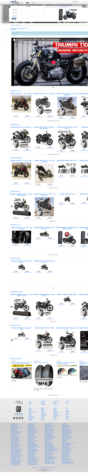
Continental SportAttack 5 (15, 433)
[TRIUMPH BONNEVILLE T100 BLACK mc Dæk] (67, 340)
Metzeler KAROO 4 (14, 446)
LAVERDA (55, 414)
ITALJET (42, 413)
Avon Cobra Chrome (32, 423)
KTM (67, 413)
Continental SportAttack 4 (67, 432)
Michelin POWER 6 (65, 452)
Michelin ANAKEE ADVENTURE (51, 450)
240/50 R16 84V (27, 245)
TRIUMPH (18, 25)
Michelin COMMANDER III (16, 452)
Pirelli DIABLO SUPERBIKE (50, 462)
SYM (67, 417)
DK (22, 2)
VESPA (54, 419)
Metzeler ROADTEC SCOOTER (51, 449)
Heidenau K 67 (13, 441)
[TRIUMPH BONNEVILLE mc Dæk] (21, 334)
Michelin (55, 403)
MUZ (67, 415)
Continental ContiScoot (49, 431)
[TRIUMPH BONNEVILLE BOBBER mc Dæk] (44, 234)
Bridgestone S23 (31, 428)
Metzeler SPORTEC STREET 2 (17, 450)
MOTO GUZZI (43, 415)
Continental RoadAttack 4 (50, 432)
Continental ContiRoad (32, 431)
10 (58, 154)
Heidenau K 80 (30, 441)
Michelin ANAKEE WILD (32, 451)
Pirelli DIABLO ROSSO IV (32, 462)
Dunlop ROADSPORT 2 (15, 437)
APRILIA (30, 408)
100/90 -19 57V (84, 203)
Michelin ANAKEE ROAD (66, 450)
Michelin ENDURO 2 (31, 452)
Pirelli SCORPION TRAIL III (33, 464)
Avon (30, 401)
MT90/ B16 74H (84, 246)
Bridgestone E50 (48, 427)
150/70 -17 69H (28, 218)
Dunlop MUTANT (14, 435)
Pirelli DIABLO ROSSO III (15, 462)
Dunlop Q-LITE (31, 435)
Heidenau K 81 (65, 441)
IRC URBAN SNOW (14, 443)
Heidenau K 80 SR (48, 441)
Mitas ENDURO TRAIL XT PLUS (51, 457)
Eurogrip (42, 402)
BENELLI (42, 408)
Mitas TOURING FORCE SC (16, 461)
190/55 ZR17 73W (50, 148)
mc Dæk (12, 25)
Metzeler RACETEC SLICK (67, 447)
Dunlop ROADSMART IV (66, 435)
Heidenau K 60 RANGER (15, 440)
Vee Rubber (43, 404)
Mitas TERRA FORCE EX (15, 459)
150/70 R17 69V (27, 117)
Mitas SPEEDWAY (31, 458)
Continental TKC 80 (48, 433)
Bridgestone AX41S (31, 426)
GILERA (67, 410)
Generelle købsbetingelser (51, 467)
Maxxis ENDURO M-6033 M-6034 (68, 443)
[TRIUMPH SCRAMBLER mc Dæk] (67, 299)
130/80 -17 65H (73, 304)
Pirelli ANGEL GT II (65, 461)
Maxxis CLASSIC (31, 443)
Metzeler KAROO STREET (50, 446)
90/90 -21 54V (39, 185)
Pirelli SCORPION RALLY (49, 463)
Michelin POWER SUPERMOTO (17, 455)
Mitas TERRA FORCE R (49, 459)
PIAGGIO (67, 416)
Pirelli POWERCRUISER (15, 463)
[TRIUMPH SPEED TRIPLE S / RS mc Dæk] (44, 138)
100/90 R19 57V (16, 117)
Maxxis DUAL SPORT (49, 443)
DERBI (42, 410)
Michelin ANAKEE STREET (16, 451)
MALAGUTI (68, 414)
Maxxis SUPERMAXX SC (66, 444)
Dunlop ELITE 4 (31, 434)
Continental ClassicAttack (49, 429)
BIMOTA (55, 408)
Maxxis (30, 403)
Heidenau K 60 (65, 439)
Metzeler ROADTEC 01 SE (16, 449)
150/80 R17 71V (16, 272)
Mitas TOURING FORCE (66, 459)
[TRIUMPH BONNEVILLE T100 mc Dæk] (44, 339)
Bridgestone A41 (48, 425)
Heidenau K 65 (48, 440)
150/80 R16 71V (50, 239)
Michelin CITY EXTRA (49, 451)
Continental (68, 401)
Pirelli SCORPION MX (32, 463)
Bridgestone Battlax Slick (49, 426)
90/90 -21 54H (16, 218)
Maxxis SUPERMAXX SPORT (16, 445)
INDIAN (30, 413)
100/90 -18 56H (62, 352)
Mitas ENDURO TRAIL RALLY (33, 457)
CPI (66, 409)
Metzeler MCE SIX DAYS (15, 447)
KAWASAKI (55, 413)
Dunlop (30, 402)
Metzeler (42, 403)
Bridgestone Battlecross (66, 426)
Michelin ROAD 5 (48, 455)
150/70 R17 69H (73, 352)
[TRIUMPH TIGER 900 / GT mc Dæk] (21, 105)
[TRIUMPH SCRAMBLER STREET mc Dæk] (44, 307)
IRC (66, 402)
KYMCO (30, 414)
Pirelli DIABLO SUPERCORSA (67, 462)
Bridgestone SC (48, 428)
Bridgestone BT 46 (31, 427)
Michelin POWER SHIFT (49, 453)
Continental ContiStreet (66, 431)
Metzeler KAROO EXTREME (33, 446)
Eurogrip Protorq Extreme (67, 438)
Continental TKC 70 (31, 433)
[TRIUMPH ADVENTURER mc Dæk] (67, 168)
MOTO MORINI (56, 415)
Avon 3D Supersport (14, 423)
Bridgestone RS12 (65, 427)
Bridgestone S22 (14, 428)
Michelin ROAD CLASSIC (15, 456)
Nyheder (33, 2)
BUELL (30, 409)
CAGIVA (42, 409)
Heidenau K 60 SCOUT (32, 440)
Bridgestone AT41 (65, 425)
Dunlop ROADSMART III (49, 435)
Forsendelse (37, 467)
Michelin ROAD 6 (65, 455)
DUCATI (55, 410)
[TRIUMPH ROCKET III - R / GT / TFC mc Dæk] (21, 237)
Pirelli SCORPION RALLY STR (67, 463)
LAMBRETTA (43, 414)
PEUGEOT (55, 416)
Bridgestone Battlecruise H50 (16, 427)
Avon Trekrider (30, 425)
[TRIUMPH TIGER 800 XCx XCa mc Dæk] (67, 106)
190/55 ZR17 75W (27, 150)
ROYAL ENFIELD (32, 417)
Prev (13, 61)
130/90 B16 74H (62, 246)
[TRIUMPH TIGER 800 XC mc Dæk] (67, 199)
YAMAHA (30, 420)
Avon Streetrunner (14, 425)
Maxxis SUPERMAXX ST (32, 445)
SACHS (42, 417)
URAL (42, 419)
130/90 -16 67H (84, 117)
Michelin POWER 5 (48, 452)
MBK (30, 415)
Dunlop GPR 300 (65, 434)
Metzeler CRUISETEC (66, 445)
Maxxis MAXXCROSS (15, 444)
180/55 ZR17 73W (73, 151)
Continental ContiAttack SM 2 (67, 429)
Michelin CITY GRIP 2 (66, 451)
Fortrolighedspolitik (43, 467)
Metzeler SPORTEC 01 (66, 449)
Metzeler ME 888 (31, 447)
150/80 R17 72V (16, 245)
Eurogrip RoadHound (15, 439)
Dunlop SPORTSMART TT (67, 437)
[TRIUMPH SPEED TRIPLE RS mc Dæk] (67, 139)
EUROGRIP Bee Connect (49, 438)
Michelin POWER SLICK (66, 453)
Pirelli (30, 404)
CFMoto (55, 409)
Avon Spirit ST (64, 423)
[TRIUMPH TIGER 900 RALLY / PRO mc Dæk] (44, 173)
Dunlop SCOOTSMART (32, 437)
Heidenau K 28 (30, 439)
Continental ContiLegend (15, 431)
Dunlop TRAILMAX (14, 438)
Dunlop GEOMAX (48, 434)
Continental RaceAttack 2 (32, 432)
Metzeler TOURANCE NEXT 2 (33, 450)
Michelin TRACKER (48, 456)
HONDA (42, 411)
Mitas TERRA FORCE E (66, 458)
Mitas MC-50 (13, 458)
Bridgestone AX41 (14, 426)
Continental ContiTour (15, 432)
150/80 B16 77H (73, 246)
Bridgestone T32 (65, 428)
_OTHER (42, 420)
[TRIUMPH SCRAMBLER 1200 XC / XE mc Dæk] (21, 206)
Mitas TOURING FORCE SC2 (33, 461)
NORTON (43, 416)
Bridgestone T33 (14, 429)
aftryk (34, 467)
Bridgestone (43, 401)
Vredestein (55, 404)
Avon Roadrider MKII (49, 423)
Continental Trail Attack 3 (66, 433)
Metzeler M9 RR (65, 446)
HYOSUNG (68, 411)
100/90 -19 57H (62, 176)
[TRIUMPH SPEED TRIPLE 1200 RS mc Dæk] (21, 138)
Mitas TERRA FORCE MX (33, 459)
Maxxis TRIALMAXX (49, 445)
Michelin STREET (31, 456)
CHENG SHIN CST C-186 (33, 429)
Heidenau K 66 (65, 440)
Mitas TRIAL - (47, 461)
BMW (67, 408)
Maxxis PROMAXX (48, 444)
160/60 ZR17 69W (50, 117)
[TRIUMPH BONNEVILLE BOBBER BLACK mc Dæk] (67, 237)
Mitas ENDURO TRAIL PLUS (16, 457)
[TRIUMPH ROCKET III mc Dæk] (21, 267)
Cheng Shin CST (56, 401)
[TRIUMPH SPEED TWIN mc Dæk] (44, 105)
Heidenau (55, 402)
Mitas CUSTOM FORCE (66, 456)
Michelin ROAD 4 (31, 455)
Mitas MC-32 (64, 457)
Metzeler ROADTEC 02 (32, 449)
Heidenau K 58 (48, 439)
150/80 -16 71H (73, 176)
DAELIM (30, 410)
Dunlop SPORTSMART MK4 (50, 437)
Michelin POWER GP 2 (32, 453)
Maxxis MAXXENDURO (32, 444)
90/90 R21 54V (62, 118)
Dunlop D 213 (13, 434)
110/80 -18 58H (84, 176)
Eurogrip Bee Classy (32, 438)
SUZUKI (55, 417)
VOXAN (67, 419)
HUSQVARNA (56, 411)
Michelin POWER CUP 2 (15, 453)
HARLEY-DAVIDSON (32, 411)
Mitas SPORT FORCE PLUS (50, 458)
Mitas (67, 403)
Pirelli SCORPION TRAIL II (16, 464)
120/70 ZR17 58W (39, 117)
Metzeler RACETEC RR (49, 447)
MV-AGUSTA (31, 416)
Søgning (14, 18)
